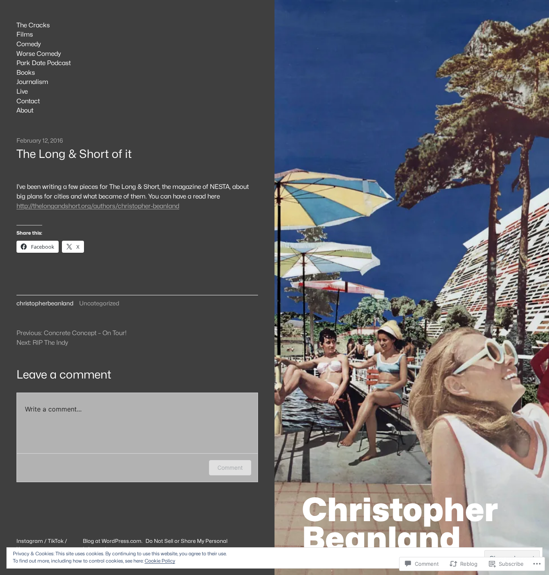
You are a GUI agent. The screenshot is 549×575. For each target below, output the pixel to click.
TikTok (56, 541)
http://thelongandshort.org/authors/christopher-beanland (97, 206)
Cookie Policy (160, 561)
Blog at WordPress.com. (113, 541)
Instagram (29, 541)
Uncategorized (99, 303)
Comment (230, 467)
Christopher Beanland (400, 524)
